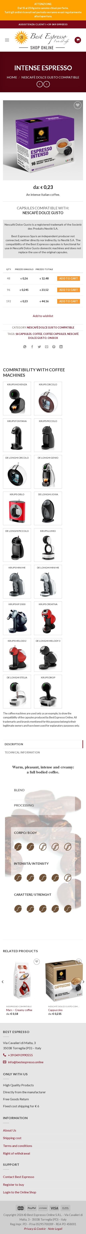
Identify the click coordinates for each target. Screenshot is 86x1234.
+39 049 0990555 (56, 24)
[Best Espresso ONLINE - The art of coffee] (42, 40)
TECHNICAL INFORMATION (22, 752)
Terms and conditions (17, 1146)
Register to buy (13, 1184)
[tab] (43, 744)
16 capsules (23, 333)
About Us (9, 1130)
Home (12, 77)
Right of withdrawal (16, 1153)
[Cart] (78, 40)
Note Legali (55, 1228)
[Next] (83, 990)
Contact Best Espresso (18, 1177)
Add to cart (68, 278)
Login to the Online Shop (19, 1192)
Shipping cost (12, 1138)
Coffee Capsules (54, 333)
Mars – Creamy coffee (19, 1010)
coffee (37, 333)
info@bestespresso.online (24, 1062)
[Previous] (3, 990)
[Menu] (7, 40)
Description (14, 744)
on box (53, 337)
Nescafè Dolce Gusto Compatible (50, 77)
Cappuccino (55, 1010)
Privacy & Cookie (35, 1228)
